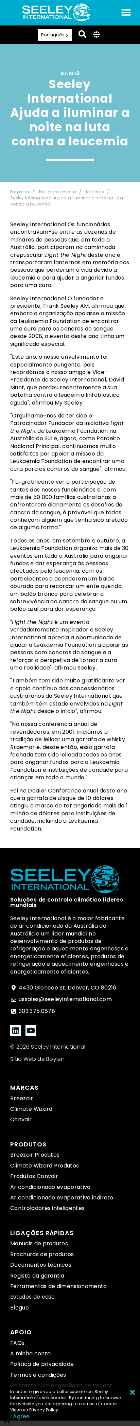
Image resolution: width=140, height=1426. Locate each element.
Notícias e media (57, 192)
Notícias (95, 192)
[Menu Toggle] (126, 12)
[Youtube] (30, 1030)
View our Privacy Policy (34, 1410)
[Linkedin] (15, 1030)
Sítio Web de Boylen (37, 1059)
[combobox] (7, 1423)
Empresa (19, 192)
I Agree (20, 1416)
